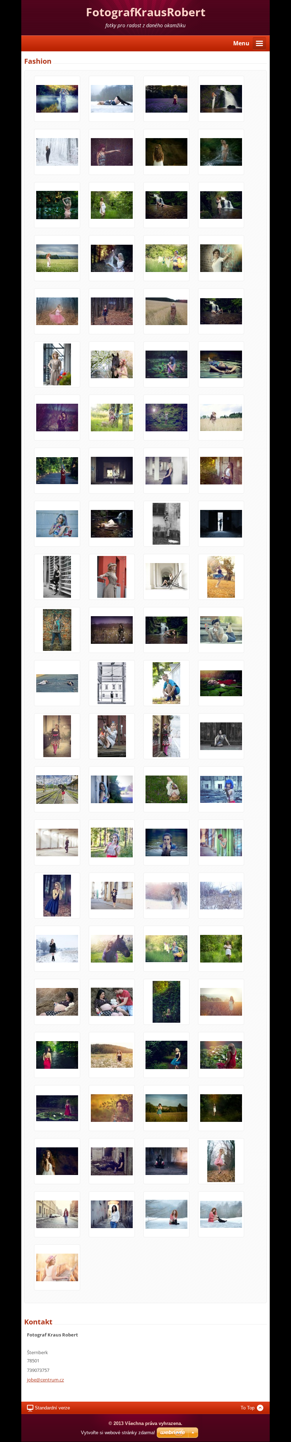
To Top (247, 1407)
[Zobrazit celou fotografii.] (57, 98)
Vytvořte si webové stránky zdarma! (118, 1432)
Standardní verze (52, 1407)
